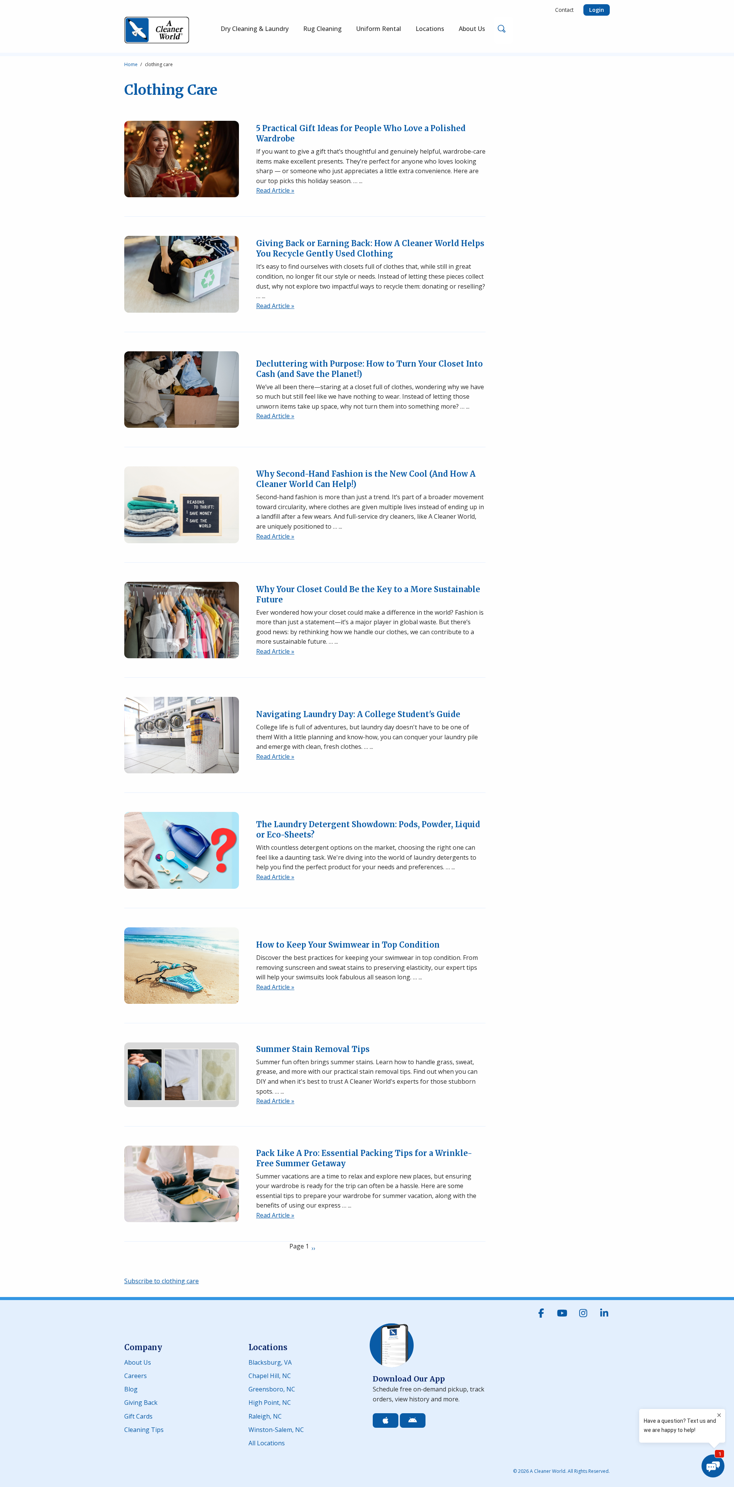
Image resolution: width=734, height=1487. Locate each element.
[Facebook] (541, 1313)
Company (143, 1347)
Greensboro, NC (271, 1388)
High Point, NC (269, 1402)
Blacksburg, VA (270, 1361)
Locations (267, 1347)
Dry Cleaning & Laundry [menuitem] (255, 28)
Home (131, 64)
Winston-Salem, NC (276, 1429)
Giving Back (141, 1402)
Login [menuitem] (596, 9)
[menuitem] (322, 30)
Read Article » (275, 190)
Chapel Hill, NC (269, 1375)
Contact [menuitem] (564, 9)
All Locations (266, 1442)
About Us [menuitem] (472, 28)
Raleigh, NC (265, 1415)
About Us (137, 1361)
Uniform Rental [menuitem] (378, 28)
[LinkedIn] (604, 1313)
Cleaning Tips (144, 1429)
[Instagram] (583, 1313)
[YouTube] (562, 1313)
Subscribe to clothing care (161, 1281)
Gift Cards (138, 1415)
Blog (131, 1388)
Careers (135, 1375)
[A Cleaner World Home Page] (156, 30)
